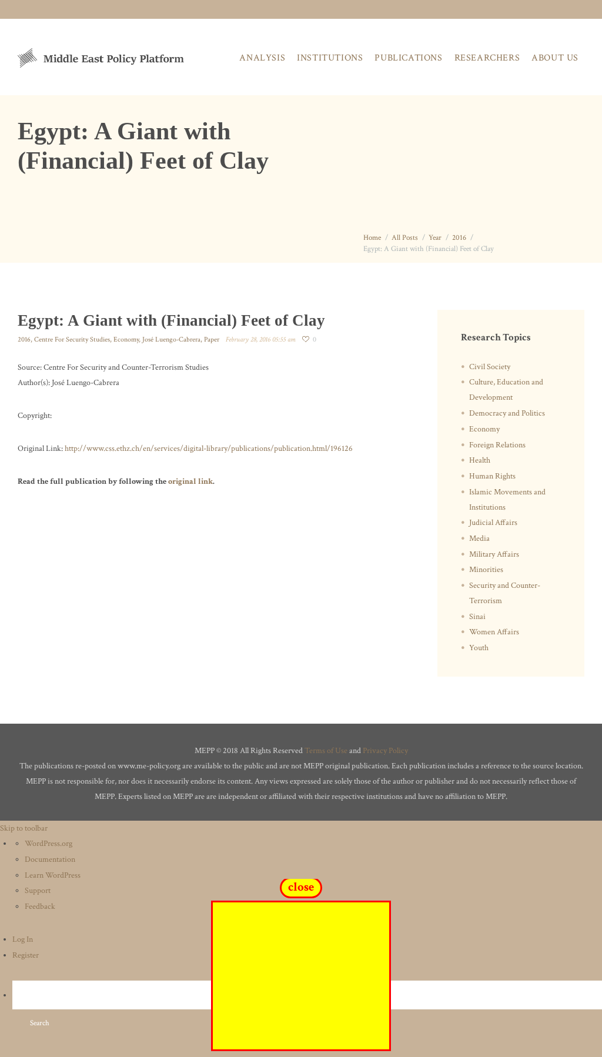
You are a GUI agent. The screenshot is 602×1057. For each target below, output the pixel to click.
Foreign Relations (497, 445)
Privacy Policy (385, 750)
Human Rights (492, 476)
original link (190, 481)
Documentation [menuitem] (50, 859)
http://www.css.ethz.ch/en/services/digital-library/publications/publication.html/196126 (209, 448)
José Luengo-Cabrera (171, 339)
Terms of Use (326, 750)
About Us (554, 58)
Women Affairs (494, 632)
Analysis (262, 58)
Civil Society (489, 367)
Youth (479, 648)
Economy (126, 339)
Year (435, 238)
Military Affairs (494, 554)
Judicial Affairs (493, 522)
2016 (459, 238)
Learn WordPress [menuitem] (53, 875)
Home (372, 238)
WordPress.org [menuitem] (48, 843)
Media (479, 538)
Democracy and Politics (507, 413)
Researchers (487, 58)
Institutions (330, 58)
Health (479, 460)
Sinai (477, 616)
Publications (408, 58)
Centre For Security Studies (72, 339)
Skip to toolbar (24, 828)
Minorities (486, 569)
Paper (211, 339)
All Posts (405, 238)
